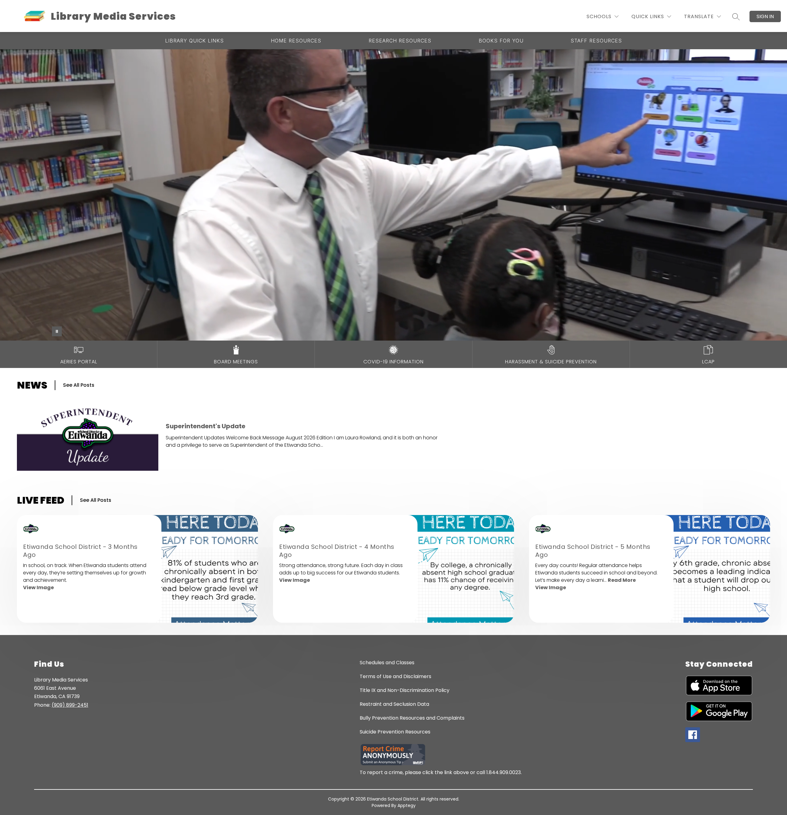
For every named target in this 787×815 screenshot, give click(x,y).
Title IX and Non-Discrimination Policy (404, 690)
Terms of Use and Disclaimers (395, 676)
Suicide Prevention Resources (395, 731)
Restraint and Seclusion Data (394, 704)
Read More (622, 580)
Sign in (765, 16)
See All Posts (78, 385)
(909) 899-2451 (70, 705)
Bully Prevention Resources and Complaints (412, 717)
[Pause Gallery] (57, 331)
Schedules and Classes (387, 662)
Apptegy (406, 805)
